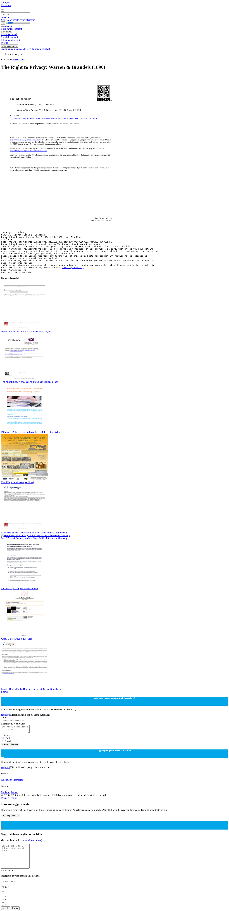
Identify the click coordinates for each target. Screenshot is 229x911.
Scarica (4, 691)
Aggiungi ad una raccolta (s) (15, 49)
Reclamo (5, 792)
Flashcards (6, 28)
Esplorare (6, 5)
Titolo (4, 717)
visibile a (5, 735)
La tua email (7, 870)
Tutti (7, 738)
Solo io (8, 741)
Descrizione (13, 723)
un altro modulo (33, 840)
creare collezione (10, 744)
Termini (13, 798)
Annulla (5, 908)
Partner (14, 792)
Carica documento (10, 20)
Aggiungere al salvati (40, 49)
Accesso (5, 17)
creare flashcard (27, 20)
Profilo (4, 43)
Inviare (15, 908)
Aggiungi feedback (10, 815)
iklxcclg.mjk (18, 59)
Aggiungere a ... (9, 46)
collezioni (17, 28)
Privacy (5, 798)
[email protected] (72, 267)
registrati (5, 714)
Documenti (6, 779)
